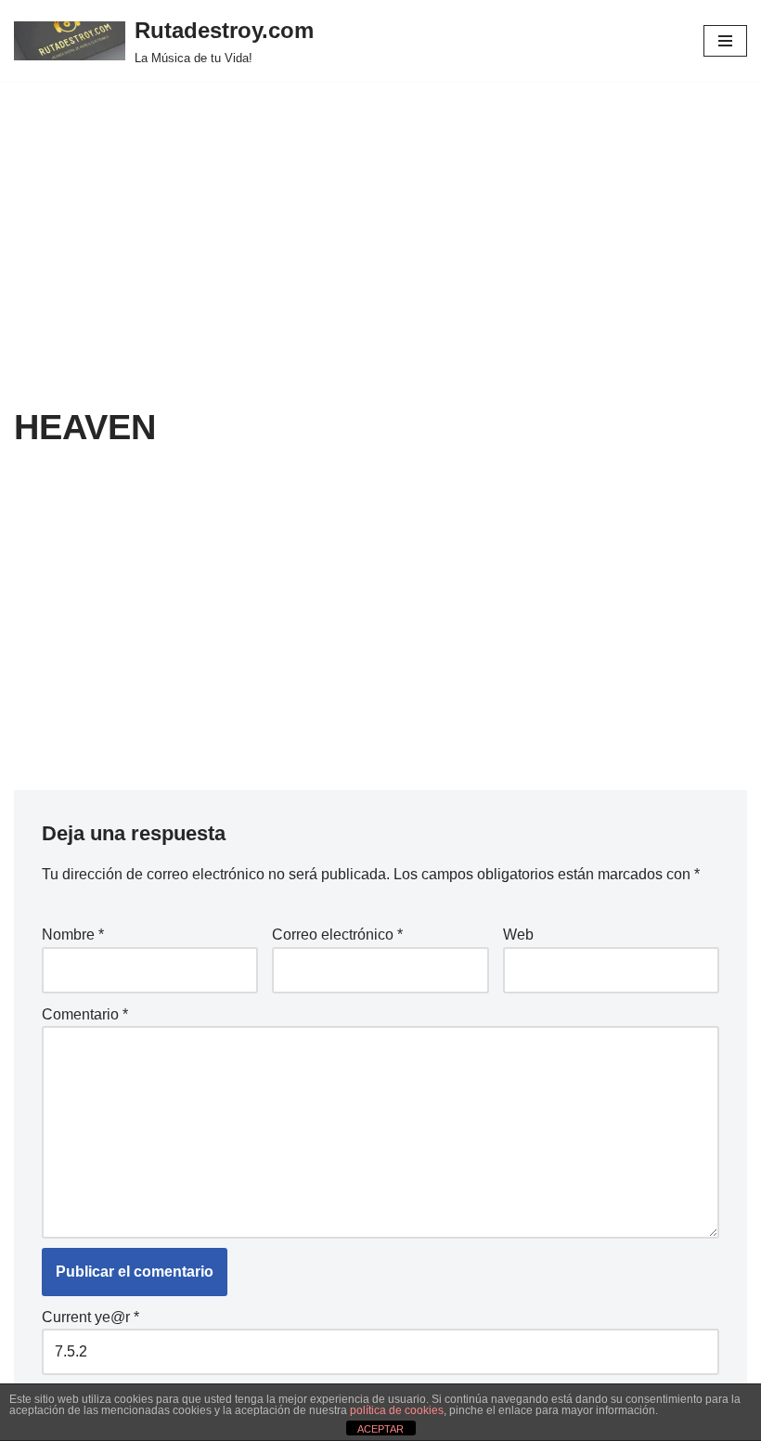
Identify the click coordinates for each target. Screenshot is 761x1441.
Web (518, 934)
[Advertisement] (380, 267)
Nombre (73, 934)
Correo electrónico (337, 934)
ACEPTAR (380, 1429)
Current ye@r (90, 1317)
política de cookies (397, 1410)
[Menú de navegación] (725, 41)
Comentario (85, 1014)
